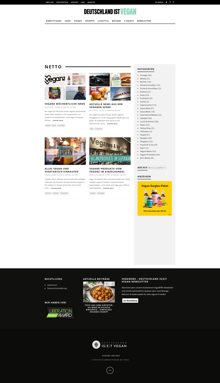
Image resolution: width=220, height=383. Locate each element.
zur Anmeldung (130, 300)
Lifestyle (103, 21)
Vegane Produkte (147, 154)
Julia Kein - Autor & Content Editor (60, 107)
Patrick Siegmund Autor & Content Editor (107, 175)
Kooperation (62, 2)
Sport (142, 148)
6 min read (61, 125)
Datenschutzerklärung (57, 288)
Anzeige (47, 125)
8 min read (98, 128)
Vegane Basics (146, 151)
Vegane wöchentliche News (65, 103)
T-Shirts (129, 21)
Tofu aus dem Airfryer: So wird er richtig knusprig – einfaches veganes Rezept (99, 308)
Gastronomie (146, 105)
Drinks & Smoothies (148, 88)
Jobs (83, 2)
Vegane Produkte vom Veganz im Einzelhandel (107, 170)
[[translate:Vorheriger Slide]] (106, 284)
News (54, 125)
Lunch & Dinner (147, 121)
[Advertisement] (110, 43)
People (143, 135)
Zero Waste (145, 158)
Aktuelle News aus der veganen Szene (106, 106)
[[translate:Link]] (166, 2)
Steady (78, 21)
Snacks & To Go (147, 145)
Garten (143, 101)
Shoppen (55, 193)
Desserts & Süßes (147, 85)
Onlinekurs (145, 131)
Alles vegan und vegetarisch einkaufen (61, 170)
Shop (68, 21)
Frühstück (144, 98)
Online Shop (145, 128)
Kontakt (74, 2)
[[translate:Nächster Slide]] (112, 284)
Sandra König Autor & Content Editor (61, 175)
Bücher (116, 21)
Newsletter (144, 21)
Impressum (52, 285)
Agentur (91, 2)
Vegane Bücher (111, 356)
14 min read (64, 193)
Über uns (50, 2)
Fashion (143, 92)
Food (142, 95)
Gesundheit (145, 108)
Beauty (143, 78)
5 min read (100, 193)
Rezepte (90, 21)
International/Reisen (149, 115)
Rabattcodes (54, 21)
